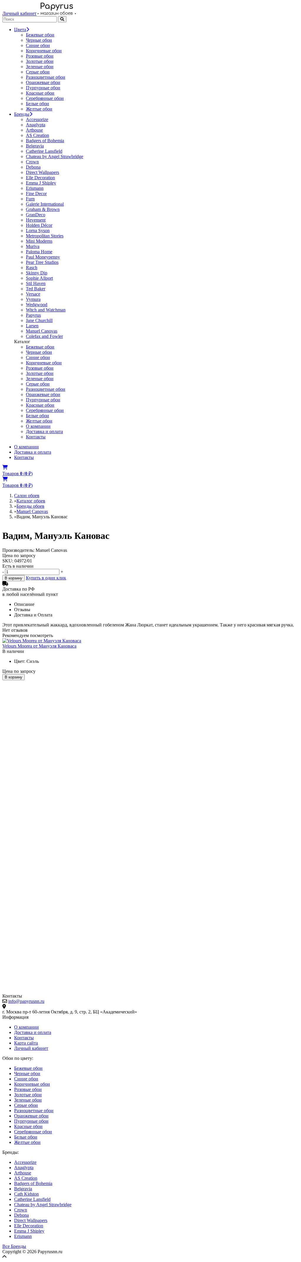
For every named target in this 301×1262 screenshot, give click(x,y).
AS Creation (37, 135)
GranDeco (35, 214)
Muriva (32, 246)
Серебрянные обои (45, 98)
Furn (30, 198)
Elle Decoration (40, 177)
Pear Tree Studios (42, 262)
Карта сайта (26, 1042)
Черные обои (39, 40)
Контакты (36, 436)
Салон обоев (26, 495)
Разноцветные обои (45, 77)
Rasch (31, 267)
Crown (32, 161)
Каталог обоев (30, 500)
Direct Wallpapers (42, 172)
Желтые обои (39, 108)
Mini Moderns (39, 241)
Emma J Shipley (41, 182)
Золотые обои (39, 61)
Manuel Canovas (41, 331)
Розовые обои (39, 55)
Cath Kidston (26, 1193)
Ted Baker (35, 288)
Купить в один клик (46, 577)
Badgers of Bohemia (45, 140)
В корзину (13, 578)
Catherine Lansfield (44, 151)
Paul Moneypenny (43, 256)
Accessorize (37, 119)
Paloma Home (39, 251)
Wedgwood (36, 304)
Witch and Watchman (46, 309)
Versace (33, 293)
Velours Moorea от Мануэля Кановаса (39, 645)
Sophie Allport (39, 278)
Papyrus (33, 315)
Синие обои (38, 45)
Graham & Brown (43, 209)
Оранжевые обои (43, 82)
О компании (38, 426)
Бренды (21, 114)
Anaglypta (35, 124)
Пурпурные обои (43, 87)
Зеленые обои (39, 66)
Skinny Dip (36, 272)
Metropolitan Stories (44, 235)
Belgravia (35, 145)
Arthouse (34, 130)
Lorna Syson (38, 230)
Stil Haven (36, 283)
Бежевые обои (40, 34)
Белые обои (37, 103)
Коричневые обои (44, 50)
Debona (33, 167)
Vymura (33, 299)
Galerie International (45, 204)
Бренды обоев (30, 506)
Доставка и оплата (44, 431)
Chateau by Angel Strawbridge (54, 156)
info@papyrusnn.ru (26, 1001)
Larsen (32, 325)
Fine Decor (36, 193)
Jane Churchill (39, 320)
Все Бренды (14, 1246)
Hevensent (36, 219)
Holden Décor (39, 225)
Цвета (20, 29)
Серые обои (38, 71)
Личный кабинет (19, 13)
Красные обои (40, 92)
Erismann (35, 188)
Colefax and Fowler (44, 336)
